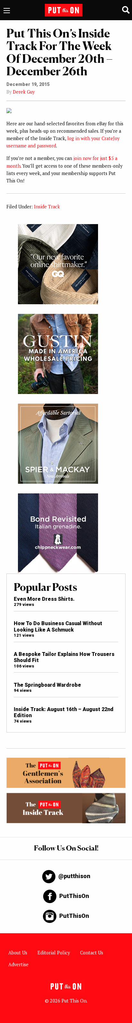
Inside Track (47, 207)
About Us (17, 953)
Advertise (18, 964)
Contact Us (91, 953)
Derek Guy (24, 92)
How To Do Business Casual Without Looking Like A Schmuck (58, 626)
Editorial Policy (53, 953)
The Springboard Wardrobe (47, 685)
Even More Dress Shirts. (44, 599)
